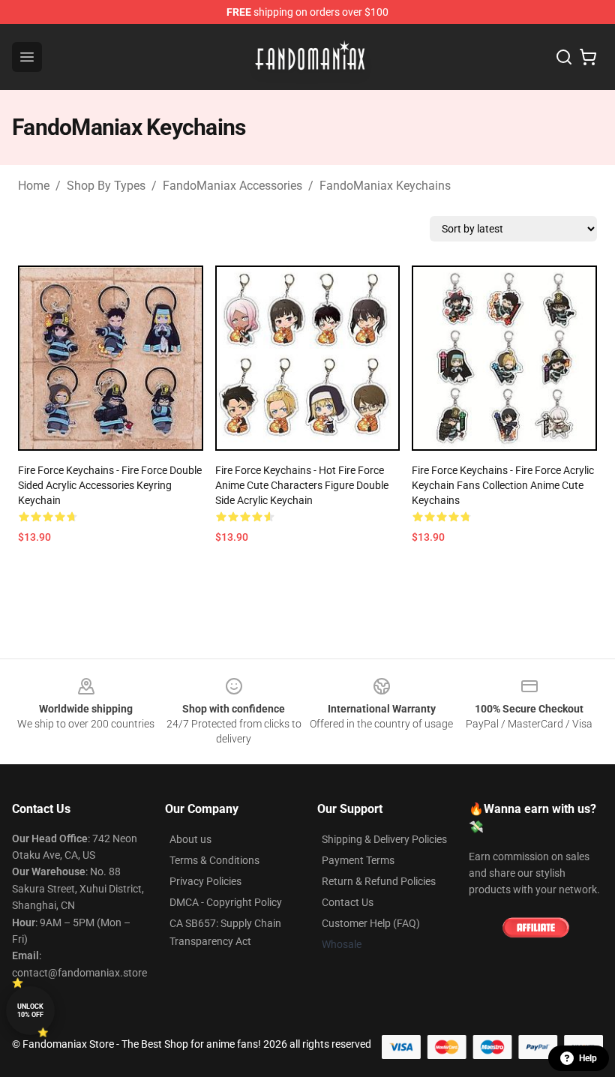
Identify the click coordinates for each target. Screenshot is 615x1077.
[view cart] (588, 57)
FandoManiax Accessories (232, 185)
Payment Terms (358, 860)
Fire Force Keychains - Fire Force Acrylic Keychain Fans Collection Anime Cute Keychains (503, 485)
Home (34, 185)
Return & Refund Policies (379, 881)
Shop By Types (106, 185)
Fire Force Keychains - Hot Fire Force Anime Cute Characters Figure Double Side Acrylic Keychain (301, 485)
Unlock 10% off (30, 1010)
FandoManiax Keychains (385, 185)
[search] (564, 57)
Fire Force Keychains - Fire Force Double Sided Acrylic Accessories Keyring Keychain (110, 485)
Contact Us (348, 902)
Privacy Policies (206, 881)
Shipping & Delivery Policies (384, 839)
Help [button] (588, 1058)
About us (191, 839)
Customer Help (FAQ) (371, 923)
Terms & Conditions (215, 860)
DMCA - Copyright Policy (226, 902)
